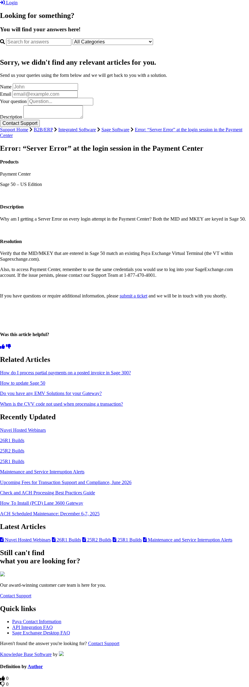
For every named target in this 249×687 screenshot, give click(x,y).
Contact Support (15, 595)
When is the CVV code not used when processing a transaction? (61, 404)
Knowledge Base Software (26, 654)
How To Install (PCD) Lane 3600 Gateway (41, 503)
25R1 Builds (12, 461)
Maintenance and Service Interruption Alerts (42, 471)
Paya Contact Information (36, 621)
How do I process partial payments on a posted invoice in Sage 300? (65, 372)
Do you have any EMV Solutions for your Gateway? (51, 393)
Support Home (14, 129)
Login (11, 2)
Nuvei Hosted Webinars (23, 430)
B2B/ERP (43, 129)
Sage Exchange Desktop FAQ (41, 632)
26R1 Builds (12, 440)
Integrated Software (77, 129)
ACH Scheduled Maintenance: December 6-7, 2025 (50, 513)
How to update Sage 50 (22, 383)
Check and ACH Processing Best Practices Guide (47, 492)
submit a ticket (133, 295)
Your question (13, 101)
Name (6, 86)
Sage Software (115, 129)
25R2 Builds (12, 450)
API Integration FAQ (32, 627)
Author (35, 666)
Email (5, 94)
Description (11, 116)
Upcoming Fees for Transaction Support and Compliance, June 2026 (65, 482)
